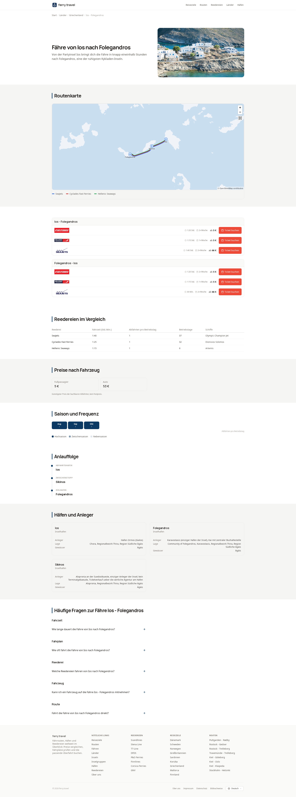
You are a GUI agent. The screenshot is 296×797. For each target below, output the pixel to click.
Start (54, 15)
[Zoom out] (240, 112)
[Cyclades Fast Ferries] (61, 230)
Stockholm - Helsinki (219, 770)
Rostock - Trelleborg (219, 748)
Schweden (175, 744)
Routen (203, 4)
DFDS (133, 753)
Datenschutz (201, 788)
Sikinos (59, 564)
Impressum (188, 788)
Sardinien (175, 757)
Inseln (95, 757)
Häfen (240, 4)
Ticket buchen (232, 230)
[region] (148, 147)
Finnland (174, 774)
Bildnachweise (216, 788)
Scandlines (136, 740)
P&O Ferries (137, 757)
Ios (57, 528)
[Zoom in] (240, 107)
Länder (230, 4)
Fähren (95, 748)
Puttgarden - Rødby (219, 740)
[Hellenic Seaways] (61, 240)
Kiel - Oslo (214, 761)
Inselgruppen (99, 761)
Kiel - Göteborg (217, 757)
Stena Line (136, 744)
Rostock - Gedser (218, 744)
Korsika (174, 761)
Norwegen (175, 748)
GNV (133, 770)
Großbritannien (178, 753)
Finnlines (135, 761)
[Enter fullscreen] (240, 118)
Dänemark (175, 740)
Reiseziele (191, 4)
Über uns (96, 774)
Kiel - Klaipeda (216, 765)
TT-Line (134, 748)
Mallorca (174, 770)
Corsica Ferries (138, 765)
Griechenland (76, 15)
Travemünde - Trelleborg (222, 753)
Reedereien (217, 4)
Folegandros (161, 528)
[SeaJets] (61, 250)
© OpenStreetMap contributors (230, 188)
